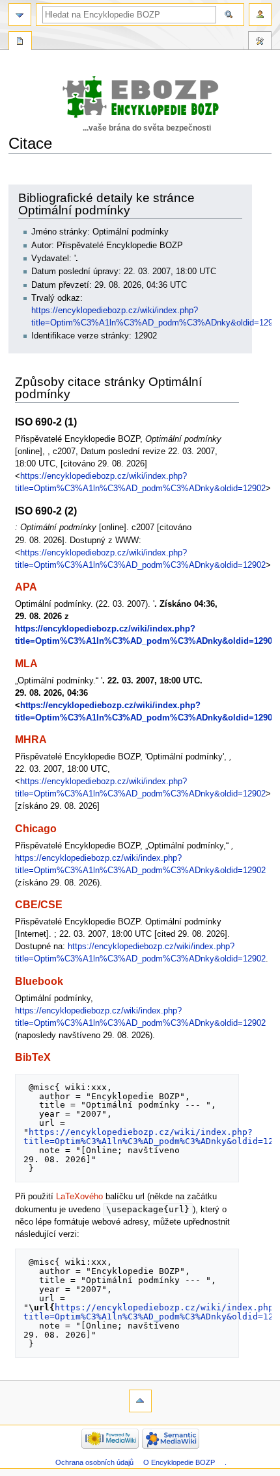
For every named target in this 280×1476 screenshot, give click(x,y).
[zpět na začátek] (140, 1401)
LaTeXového (79, 1196)
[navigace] (19, 14)
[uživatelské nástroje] (260, 14)
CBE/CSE (39, 904)
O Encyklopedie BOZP (179, 1462)
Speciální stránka (20, 42)
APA (26, 586)
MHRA (31, 739)
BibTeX (33, 1057)
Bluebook (39, 981)
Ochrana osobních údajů (94, 1462)
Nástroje (260, 42)
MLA (26, 663)
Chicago (36, 828)
